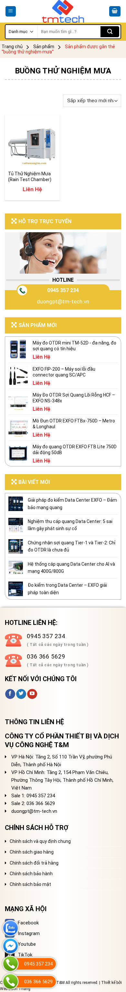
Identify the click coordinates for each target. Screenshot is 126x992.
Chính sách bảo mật (30, 884)
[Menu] (10, 11)
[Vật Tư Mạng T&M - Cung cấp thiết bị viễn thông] (63, 11)
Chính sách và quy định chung (40, 841)
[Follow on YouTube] (32, 694)
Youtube (27, 944)
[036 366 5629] (10, 981)
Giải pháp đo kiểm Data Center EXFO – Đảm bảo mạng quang (72, 503)
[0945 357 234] (10, 963)
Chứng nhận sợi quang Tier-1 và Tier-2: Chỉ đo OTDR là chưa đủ (71, 546)
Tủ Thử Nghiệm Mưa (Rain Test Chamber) (29, 176)
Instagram (29, 933)
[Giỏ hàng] (115, 11)
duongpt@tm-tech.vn (63, 301)
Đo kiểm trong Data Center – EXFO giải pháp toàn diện (67, 589)
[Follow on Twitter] (21, 694)
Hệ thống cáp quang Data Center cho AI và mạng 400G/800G (71, 567)
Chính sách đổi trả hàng (34, 863)
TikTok (25, 955)
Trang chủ (12, 46)
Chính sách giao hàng (32, 852)
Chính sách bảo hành (31, 873)
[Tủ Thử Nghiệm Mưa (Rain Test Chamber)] (32, 142)
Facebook (28, 923)
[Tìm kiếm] (109, 31)
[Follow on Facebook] (10, 694)
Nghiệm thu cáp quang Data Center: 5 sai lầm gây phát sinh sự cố (70, 525)
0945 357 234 (63, 290)
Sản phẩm (43, 46)
